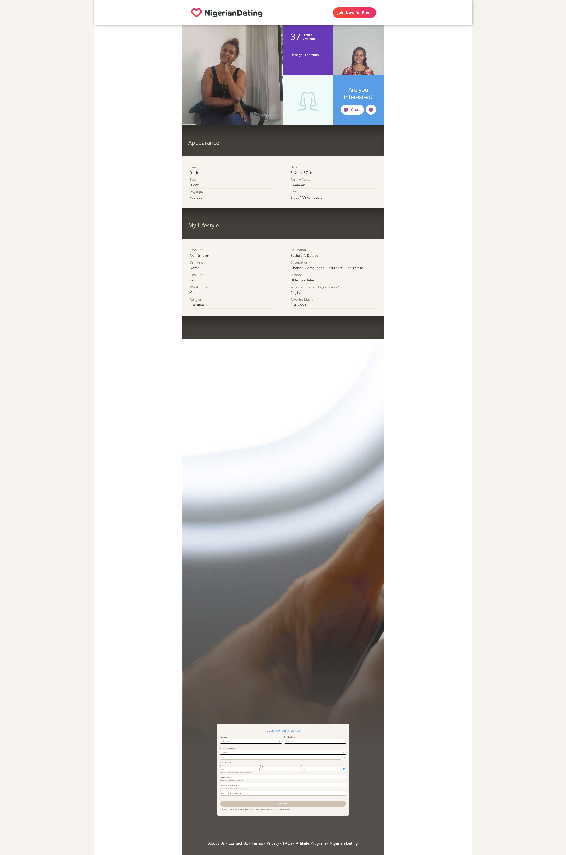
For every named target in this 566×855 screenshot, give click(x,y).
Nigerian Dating (344, 843)
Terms (257, 843)
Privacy (273, 843)
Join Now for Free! (354, 12)
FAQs (287, 843)
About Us (216, 843)
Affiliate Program (311, 843)
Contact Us (238, 843)
